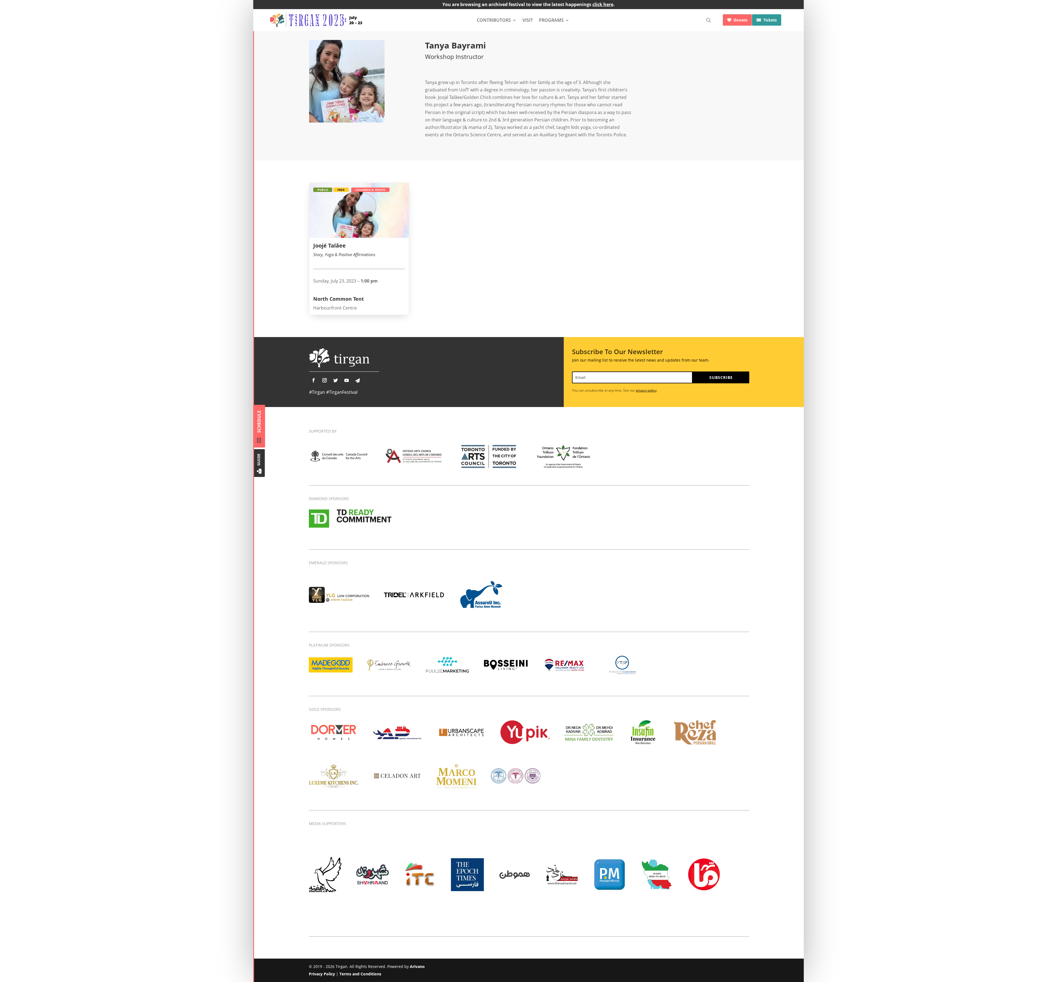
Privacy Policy (322, 973)
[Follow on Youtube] (346, 380)
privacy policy (646, 390)
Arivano (417, 966)
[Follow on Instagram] (324, 380)
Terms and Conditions (360, 973)
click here (602, 4)
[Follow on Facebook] (313, 380)
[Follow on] (357, 380)
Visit (527, 20)
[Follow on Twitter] (335, 380)
